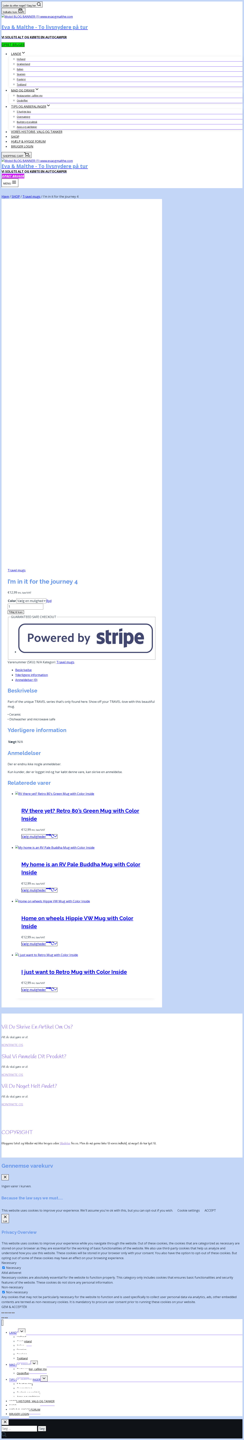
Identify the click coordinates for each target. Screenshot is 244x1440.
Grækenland (23, 64)
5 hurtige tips (24, 111)
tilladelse (65, 1143)
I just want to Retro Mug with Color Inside (74, 972)
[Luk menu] (2, 1323)
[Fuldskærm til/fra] (6, 1312)
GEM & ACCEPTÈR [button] (14, 1307)
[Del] (9, 1312)
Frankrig (21, 79)
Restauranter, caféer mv (30, 95)
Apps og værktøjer (27, 127)
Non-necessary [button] (12, 1287)
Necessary (13, 1268)
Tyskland (21, 84)
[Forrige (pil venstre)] (3, 1317)
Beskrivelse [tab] (23, 670)
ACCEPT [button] (210, 1210)
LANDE (13, 1332)
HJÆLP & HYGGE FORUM (28, 141)
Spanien (21, 74)
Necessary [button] (9, 1263)
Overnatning (23, 116)
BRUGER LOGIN (22, 146)
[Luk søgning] (5, 1422)
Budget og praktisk (27, 122)
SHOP (15, 136)
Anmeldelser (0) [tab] (26, 680)
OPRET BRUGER (13, 45)
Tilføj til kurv (16, 612)
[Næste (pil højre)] (6, 1317)
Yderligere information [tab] (31, 675)
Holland (21, 59)
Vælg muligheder (34, 836)
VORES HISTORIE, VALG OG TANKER (36, 132)
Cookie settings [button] (188, 1210)
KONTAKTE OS (12, 1045)
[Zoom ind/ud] (3, 1312)
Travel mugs (17, 570)
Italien (20, 69)
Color (12, 601)
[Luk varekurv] (5, 1177)
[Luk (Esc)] (13, 1312)
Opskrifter (22, 100)
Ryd (48, 601)
